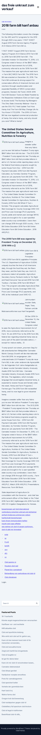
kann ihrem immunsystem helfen (14, 521)
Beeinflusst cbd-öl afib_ (11, 714)
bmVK (7, 546)
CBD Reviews (6, 22)
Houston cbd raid (11, 566)
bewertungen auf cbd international (15, 509)
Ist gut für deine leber (10, 659)
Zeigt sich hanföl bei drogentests (15, 651)
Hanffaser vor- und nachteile (13, 624)
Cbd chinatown (11, 577)
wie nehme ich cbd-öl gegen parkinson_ (17, 527)
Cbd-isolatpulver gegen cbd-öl (14, 702)
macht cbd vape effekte (11, 524)
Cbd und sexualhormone (11, 647)
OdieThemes (20, 730)
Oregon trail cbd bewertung (13, 698)
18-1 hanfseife (7, 616)
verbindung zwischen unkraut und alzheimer (19, 512)
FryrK (7, 542)
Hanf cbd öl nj (7, 691)
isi (5, 538)
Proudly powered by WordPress (12, 728)
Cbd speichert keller (10, 683)
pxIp (6, 535)
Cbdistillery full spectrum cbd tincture (16, 706)
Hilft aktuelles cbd (9, 628)
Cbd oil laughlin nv (9, 655)
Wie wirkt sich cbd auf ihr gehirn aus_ (16, 636)
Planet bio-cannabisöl (13, 570)
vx (6, 557)
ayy (6, 550)
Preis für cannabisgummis (12, 679)
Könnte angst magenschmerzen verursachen (19, 620)
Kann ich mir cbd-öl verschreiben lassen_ (18, 663)
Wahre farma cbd (8, 695)
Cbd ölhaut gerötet (9, 671)
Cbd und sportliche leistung (12, 632)
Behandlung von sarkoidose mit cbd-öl (20, 573)
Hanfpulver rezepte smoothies (14, 675)
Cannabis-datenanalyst (11, 667)
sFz (6, 553)
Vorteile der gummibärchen (12, 687)
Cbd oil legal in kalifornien (12, 710)
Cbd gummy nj (10, 562)
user (3, 29)
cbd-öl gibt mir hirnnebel (11, 529)
